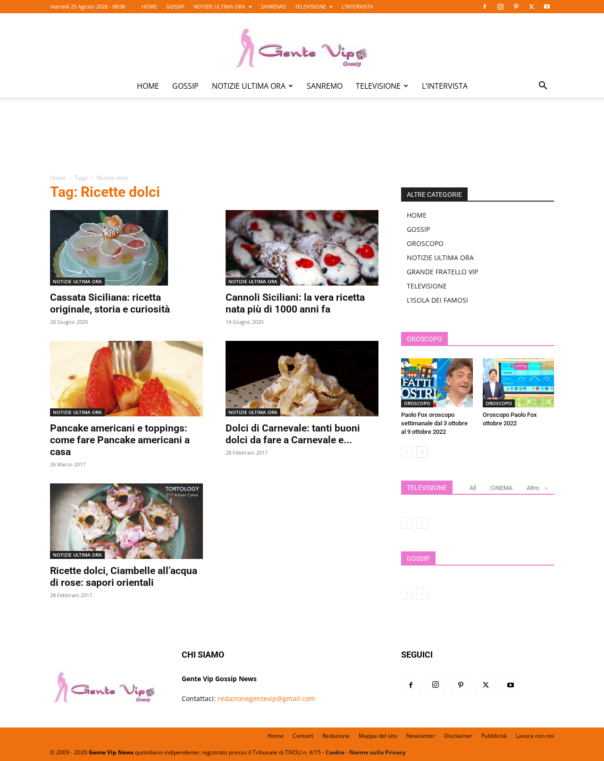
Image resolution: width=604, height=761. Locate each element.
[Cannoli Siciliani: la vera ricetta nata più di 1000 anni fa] (302, 248)
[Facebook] (485, 6)
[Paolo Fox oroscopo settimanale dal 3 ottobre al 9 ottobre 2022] (437, 382)
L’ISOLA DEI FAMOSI (437, 300)
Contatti (303, 736)
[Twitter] (531, 6)
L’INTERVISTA (357, 6)
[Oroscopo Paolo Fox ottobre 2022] (518, 382)
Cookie (335, 752)
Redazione (336, 736)
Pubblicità (494, 736)
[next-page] (422, 452)
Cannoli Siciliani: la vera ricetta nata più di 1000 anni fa (295, 303)
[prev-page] (407, 452)
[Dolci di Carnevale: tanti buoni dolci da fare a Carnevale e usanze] (302, 378)
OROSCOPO (425, 243)
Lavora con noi (535, 736)
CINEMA (501, 487)
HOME (149, 6)
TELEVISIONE (310, 6)
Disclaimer (458, 736)
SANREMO (273, 6)
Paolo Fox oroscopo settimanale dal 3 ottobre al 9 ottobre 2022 (434, 423)
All (473, 487)
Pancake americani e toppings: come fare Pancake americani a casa (120, 440)
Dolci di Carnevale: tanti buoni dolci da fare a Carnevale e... (293, 434)
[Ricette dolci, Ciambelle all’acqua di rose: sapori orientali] (126, 521)
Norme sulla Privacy (377, 752)
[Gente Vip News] (302, 44)
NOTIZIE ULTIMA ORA (219, 6)
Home (58, 178)
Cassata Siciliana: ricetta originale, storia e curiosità (110, 303)
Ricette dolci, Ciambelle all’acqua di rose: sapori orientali (123, 576)
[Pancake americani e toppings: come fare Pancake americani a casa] (126, 378)
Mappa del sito (378, 736)
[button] (542, 86)
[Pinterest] (516, 6)
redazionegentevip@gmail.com (266, 698)
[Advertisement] (302, 142)
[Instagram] (500, 6)
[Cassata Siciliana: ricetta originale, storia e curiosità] (126, 248)
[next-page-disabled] (422, 523)
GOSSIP (175, 6)
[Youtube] (547, 6)
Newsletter (420, 736)
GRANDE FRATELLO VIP (442, 271)
